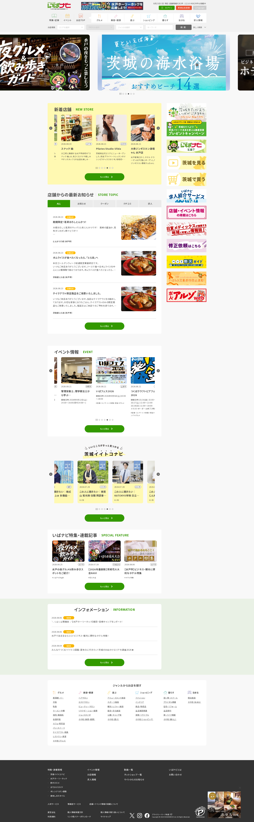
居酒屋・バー (58, 697)
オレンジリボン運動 (58, 791)
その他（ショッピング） (144, 719)
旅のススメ (55, 782)
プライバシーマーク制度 (160, 814)
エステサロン (84, 702)
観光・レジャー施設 (115, 706)
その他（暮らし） (170, 719)
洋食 (55, 702)
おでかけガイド (56, 787)
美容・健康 (116, 20)
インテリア (139, 702)
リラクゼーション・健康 (88, 710)
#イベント (137, 500)
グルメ (99, 20)
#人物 (66, 500)
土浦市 (122, 487)
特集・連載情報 (55, 769)
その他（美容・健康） (87, 719)
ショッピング (149, 20)
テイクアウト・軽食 (60, 732)
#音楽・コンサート (61, 403)
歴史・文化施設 (114, 710)
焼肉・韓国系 (58, 715)
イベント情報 (93, 769)
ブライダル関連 (170, 702)
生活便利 (167, 710)
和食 (55, 706)
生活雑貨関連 (141, 710)
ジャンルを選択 (124, 27)
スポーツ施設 (113, 702)
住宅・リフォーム (170, 706)
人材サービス (53, 804)
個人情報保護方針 (75, 812)
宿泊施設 (192, 697)
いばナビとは (175, 769)
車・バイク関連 (170, 715)
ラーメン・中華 (59, 710)
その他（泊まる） (194, 702)
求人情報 (198, 20)
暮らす (165, 20)
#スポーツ (138, 502)
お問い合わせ (175, 774)
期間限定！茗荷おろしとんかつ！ (70, 222)
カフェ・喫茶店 (59, 723)
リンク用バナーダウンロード (79, 816)
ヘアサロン (83, 697)
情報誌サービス (74, 804)
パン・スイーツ (59, 728)
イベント (67, 20)
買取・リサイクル (142, 715)
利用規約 (51, 816)
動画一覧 (128, 769)
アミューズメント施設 (116, 697)
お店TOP (80, 20)
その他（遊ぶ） (113, 719)
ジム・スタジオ (85, 715)
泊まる (182, 20)
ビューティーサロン (87, 706)
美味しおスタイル (57, 795)
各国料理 (57, 719)
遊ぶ (132, 20)
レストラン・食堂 (59, 736)
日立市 (87, 487)
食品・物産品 (140, 706)
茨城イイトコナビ (57, 774)
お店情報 (91, 774)
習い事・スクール (171, 697)
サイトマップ (106, 816)
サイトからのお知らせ (134, 779)
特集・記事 (54, 20)
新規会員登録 (184, 7)
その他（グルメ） (59, 740)
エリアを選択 (64, 27)
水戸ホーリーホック (58, 778)
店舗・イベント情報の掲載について (103, 804)
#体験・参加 (72, 403)
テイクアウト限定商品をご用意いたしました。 (77, 293)
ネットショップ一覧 (133, 774)
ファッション (140, 697)
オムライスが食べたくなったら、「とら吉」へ (75, 257)
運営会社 (51, 812)
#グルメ (80, 403)
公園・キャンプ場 (114, 715)
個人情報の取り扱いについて (113, 812)
